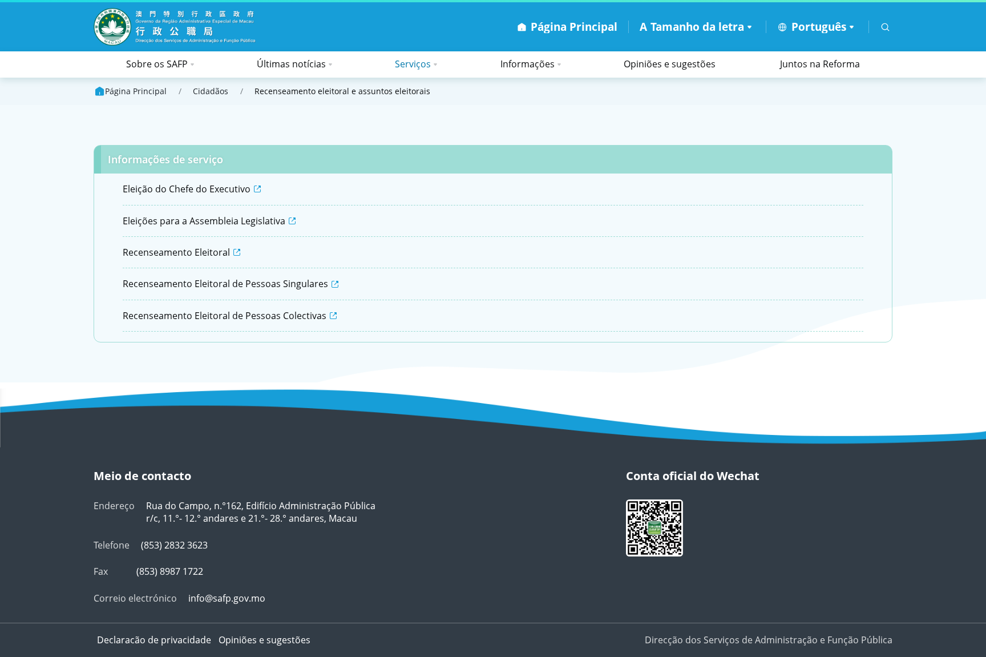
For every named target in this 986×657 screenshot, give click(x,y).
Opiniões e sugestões (670, 64)
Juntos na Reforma (820, 64)
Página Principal (136, 91)
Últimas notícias (291, 64)
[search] (885, 27)
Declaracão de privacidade (154, 640)
